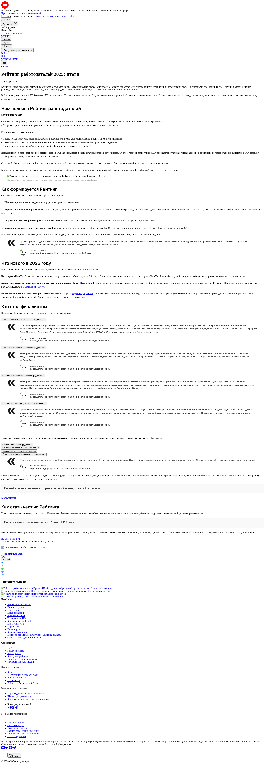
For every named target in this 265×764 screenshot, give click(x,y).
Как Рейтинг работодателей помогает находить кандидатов (32, 596)
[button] (4, 53)
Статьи (5, 66)
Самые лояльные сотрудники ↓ (16, 444)
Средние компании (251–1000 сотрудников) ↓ (23, 375)
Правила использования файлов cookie (54, 16)
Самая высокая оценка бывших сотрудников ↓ (23, 454)
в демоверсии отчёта (34, 286)
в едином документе (82, 293)
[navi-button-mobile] (4, 62)
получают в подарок (108, 283)
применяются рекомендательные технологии (62, 741)
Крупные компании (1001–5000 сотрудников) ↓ (23, 347)
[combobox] (14, 755)
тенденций (51, 479)
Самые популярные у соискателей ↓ (19, 451)
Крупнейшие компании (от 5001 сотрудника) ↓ (23, 319)
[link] (6, 46)
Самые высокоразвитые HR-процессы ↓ (20, 448)
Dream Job (86, 283)
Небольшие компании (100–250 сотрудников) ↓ (24, 403)
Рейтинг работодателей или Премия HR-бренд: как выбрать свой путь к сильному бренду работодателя (55, 591)
